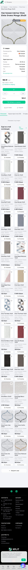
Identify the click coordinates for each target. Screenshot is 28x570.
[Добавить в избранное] (11, 133)
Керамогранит (19, 504)
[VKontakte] (16, 491)
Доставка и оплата (6, 530)
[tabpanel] (14, 120)
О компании (19, 525)
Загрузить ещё (15, 470)
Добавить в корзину (15, 102)
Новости (3, 528)
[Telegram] (11, 491)
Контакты (18, 528)
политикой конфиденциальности (9, 557)
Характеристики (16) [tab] (14, 114)
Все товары (21, 127)
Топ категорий (19, 515)
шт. (14, 89)
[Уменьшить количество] (4, 93)
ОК (23, 559)
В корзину (8, 157)
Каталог (3, 525)
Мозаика (18, 508)
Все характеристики (7, 73)
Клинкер (18, 506)
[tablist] (14, 113)
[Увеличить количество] (23, 93)
